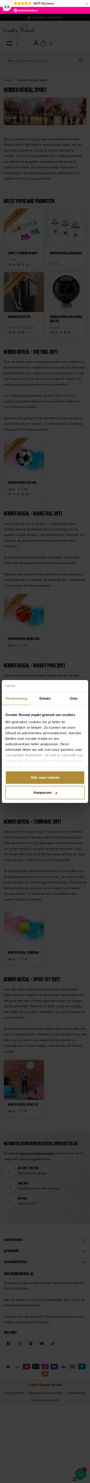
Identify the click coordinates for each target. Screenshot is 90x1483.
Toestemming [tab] (16, 698)
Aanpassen (42, 792)
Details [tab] (45, 698)
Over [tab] (74, 698)
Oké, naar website (45, 777)
